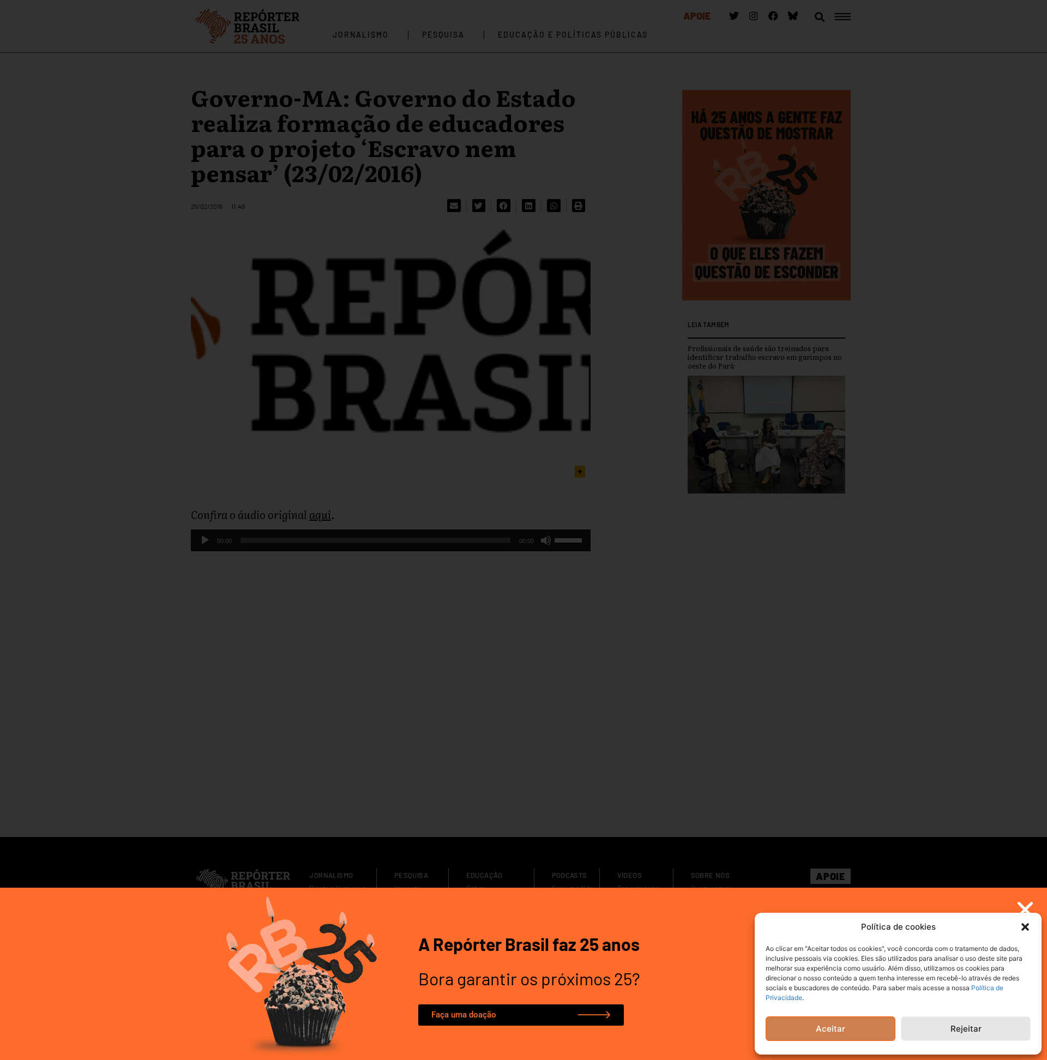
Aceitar (830, 1028)
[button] (1025, 927)
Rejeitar (966, 1028)
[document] (523, 530)
